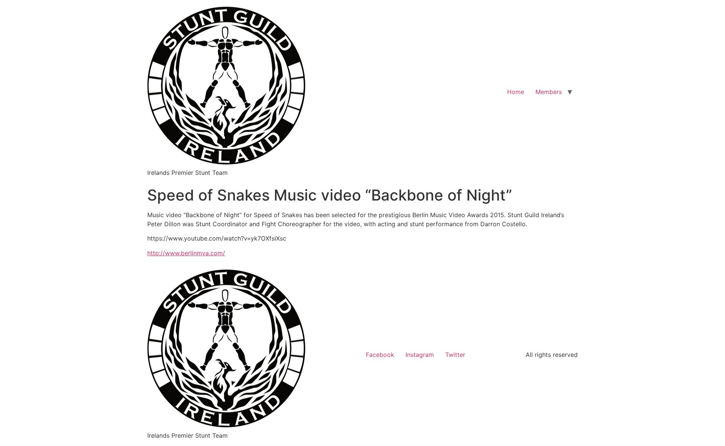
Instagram (420, 354)
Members (548, 92)
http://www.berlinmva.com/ (186, 253)
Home (515, 92)
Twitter (455, 354)
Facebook (380, 354)
